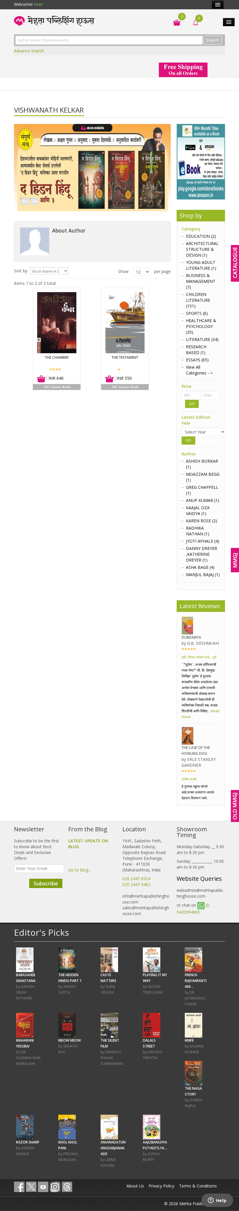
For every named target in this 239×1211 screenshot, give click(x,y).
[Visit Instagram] (55, 1187)
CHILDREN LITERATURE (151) (198, 300)
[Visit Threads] (67, 1187)
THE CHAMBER (56, 357)
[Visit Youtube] (43, 1187)
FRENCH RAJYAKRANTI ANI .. (196, 980)
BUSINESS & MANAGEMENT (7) (200, 281)
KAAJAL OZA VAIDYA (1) (198, 510)
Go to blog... (79, 870)
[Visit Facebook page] (19, 1187)
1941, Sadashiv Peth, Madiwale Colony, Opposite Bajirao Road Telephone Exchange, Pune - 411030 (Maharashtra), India (144, 855)
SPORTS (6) (197, 313)
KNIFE (189, 1040)
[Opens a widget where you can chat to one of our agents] (217, 1201)
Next (34, 201)
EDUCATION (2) (201, 236)
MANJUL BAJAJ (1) (203, 574)
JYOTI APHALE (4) (202, 541)
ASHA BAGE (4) (200, 567)
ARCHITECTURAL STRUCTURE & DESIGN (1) (202, 249)
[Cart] (173, 22)
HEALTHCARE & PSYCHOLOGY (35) (201, 326)
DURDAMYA (191, 637)
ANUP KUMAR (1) (202, 500)
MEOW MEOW (69, 1040)
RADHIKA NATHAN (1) (197, 531)
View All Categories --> (199, 370)
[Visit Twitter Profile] (31, 1187)
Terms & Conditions (198, 1186)
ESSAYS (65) (197, 360)
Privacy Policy (161, 1186)
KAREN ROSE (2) (201, 520)
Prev (24, 201)
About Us (135, 1186)
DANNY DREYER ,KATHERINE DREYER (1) (201, 554)
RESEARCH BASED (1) (196, 349)
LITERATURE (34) (202, 339)
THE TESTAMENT (125, 357)
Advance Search (29, 51)
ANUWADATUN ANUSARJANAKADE (113, 1148)
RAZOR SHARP (27, 1142)
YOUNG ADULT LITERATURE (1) (201, 265)
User (38, 4)
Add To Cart (41, 379)
